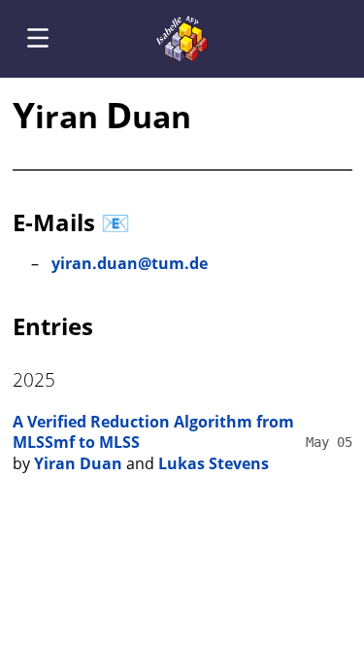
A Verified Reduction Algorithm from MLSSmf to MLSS (153, 432)
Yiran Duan (78, 463)
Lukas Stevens (213, 463)
